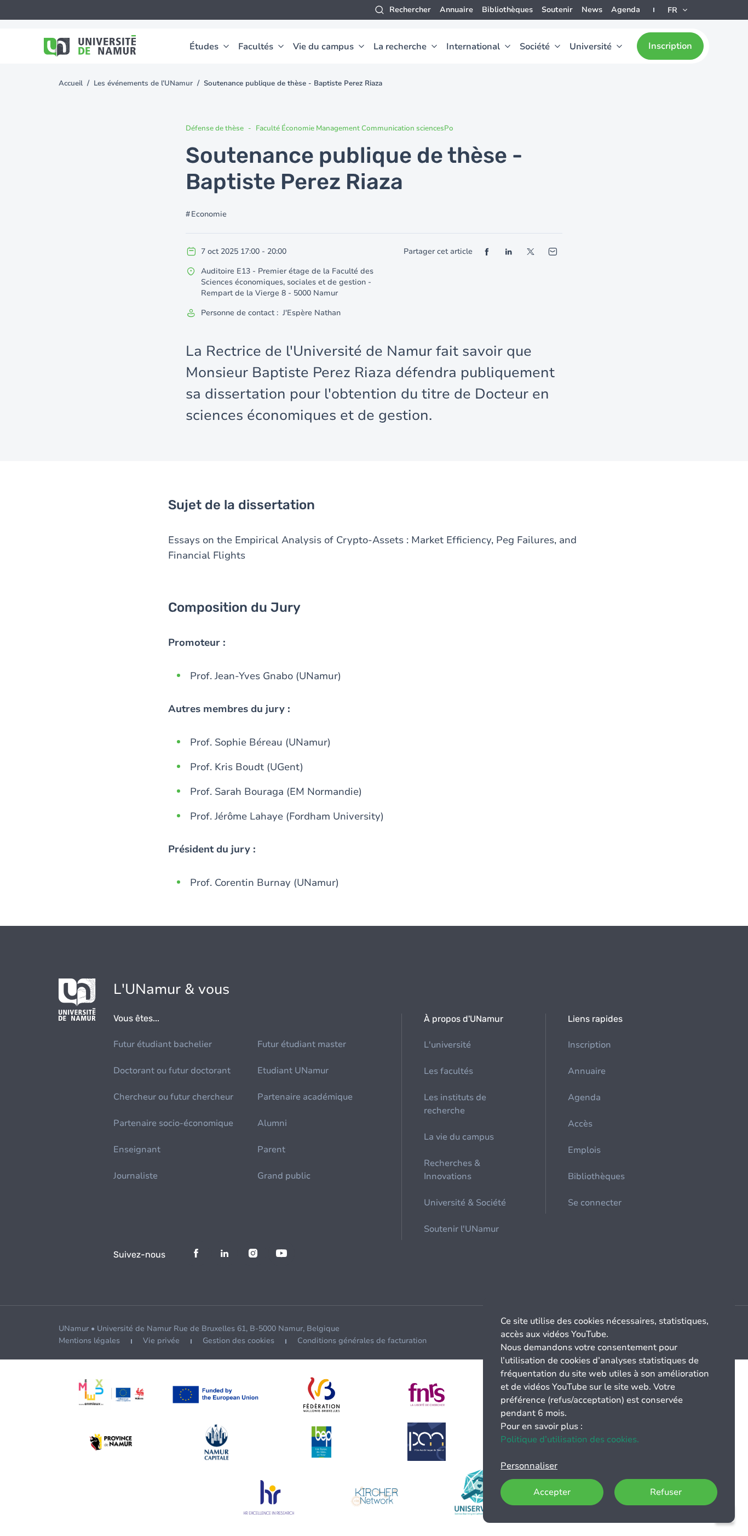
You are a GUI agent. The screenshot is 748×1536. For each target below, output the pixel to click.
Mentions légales (89, 1340)
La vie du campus (459, 1137)
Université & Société (465, 1203)
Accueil (71, 83)
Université (590, 47)
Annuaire (456, 9)
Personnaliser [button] (528, 1466)
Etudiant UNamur (293, 1071)
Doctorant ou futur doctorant (172, 1071)
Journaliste (135, 1176)
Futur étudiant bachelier (162, 1044)
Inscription (670, 46)
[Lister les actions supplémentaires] (678, 9)
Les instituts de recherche (455, 1104)
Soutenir (557, 9)
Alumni (272, 1123)
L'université (447, 1045)
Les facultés (448, 1071)
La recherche (400, 47)
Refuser (666, 1492)
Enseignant (136, 1150)
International (473, 47)
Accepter (552, 1492)
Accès (580, 1124)
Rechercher (410, 9)
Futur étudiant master (301, 1044)
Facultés (255, 47)
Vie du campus (323, 47)
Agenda (625, 9)
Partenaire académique (305, 1097)
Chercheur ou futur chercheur (173, 1097)
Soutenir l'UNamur (461, 1229)
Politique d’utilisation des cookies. (569, 1439)
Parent (271, 1150)
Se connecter (595, 1203)
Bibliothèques (507, 9)
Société (535, 47)
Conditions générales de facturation (362, 1340)
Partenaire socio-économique (173, 1123)
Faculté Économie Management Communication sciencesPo (354, 128)
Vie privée (161, 1340)
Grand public (283, 1176)
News (592, 9)
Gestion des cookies (238, 1340)
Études (203, 47)
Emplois (584, 1150)
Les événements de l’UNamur (143, 83)
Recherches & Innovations (452, 1169)
